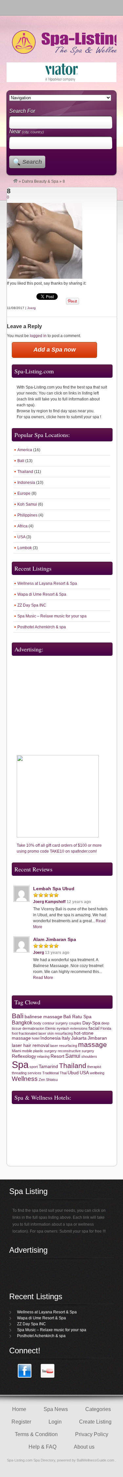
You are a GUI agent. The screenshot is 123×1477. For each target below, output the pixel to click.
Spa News (56, 1409)
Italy (66, 1038)
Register (21, 1422)
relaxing (43, 1056)
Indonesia (26, 482)
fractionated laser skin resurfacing (46, 1033)
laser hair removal (30, 1045)
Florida (105, 1028)
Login (55, 1422)
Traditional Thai (54, 1073)
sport (34, 1067)
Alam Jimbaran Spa (54, 939)
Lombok (24, 548)
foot (15, 1033)
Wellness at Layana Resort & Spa (47, 583)
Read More (43, 977)
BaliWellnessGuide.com (96, 1460)
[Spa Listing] (15, 181)
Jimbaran (97, 1038)
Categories (98, 1409)
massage (92, 1044)
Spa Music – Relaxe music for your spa (52, 616)
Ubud (73, 1072)
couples (75, 1023)
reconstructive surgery (76, 1051)
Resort (57, 1056)
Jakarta (79, 1038)
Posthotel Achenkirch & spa (41, 627)
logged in (38, 335)
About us (84, 1447)
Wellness (25, 1078)
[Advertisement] (53, 700)
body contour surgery (50, 1023)
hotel (35, 1038)
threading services (26, 1073)
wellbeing (97, 1073)
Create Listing (95, 1422)
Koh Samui (27, 504)
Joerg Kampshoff (49, 901)
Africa (22, 526)
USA (21, 537)
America (24, 450)
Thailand (25, 471)
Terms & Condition (36, 1434)
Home (19, 1409)
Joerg (31, 308)
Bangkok (22, 1022)
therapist (94, 1067)
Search (32, 162)
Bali (20, 460)
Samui (72, 1056)
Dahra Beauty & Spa (40, 181)
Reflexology (24, 1056)
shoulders (89, 1056)
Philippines (27, 515)
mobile (27, 1051)
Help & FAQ (42, 1447)
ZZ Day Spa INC (31, 605)
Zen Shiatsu (48, 1080)
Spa (20, 1064)
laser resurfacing (63, 1046)
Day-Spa (91, 1023)
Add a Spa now (54, 349)
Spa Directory (44, 1460)
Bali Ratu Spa (77, 1016)
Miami (16, 1051)
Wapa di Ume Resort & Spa (41, 594)
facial (94, 1028)
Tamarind (48, 1066)
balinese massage (43, 1016)
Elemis (50, 1028)
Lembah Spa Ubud (53, 888)
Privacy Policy (91, 1434)
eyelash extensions (72, 1028)
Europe (24, 493)
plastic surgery (45, 1051)
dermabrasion (33, 1028)
